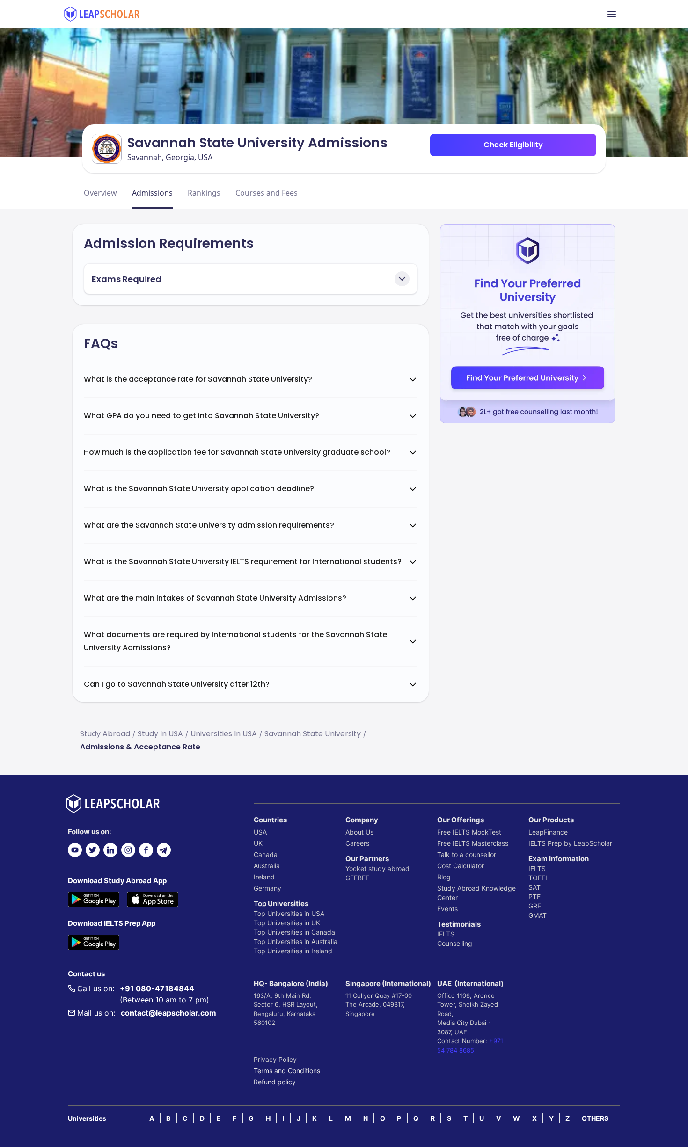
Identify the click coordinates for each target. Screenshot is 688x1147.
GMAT (537, 915)
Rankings (204, 193)
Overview (100, 193)
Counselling (454, 943)
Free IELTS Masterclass (472, 843)
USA (260, 832)
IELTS (445, 934)
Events (447, 909)
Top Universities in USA (289, 913)
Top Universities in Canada (294, 932)
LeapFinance (548, 832)
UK (258, 843)
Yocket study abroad (377, 868)
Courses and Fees (266, 193)
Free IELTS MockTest (469, 832)
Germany (267, 888)
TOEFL (538, 878)
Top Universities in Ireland (293, 951)
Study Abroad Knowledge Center (476, 892)
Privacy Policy (275, 1059)
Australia (267, 866)
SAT (534, 887)
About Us (359, 832)
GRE (534, 906)
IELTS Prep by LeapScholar (570, 843)
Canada (266, 854)
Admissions (152, 193)
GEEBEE (357, 878)
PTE (534, 896)
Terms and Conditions (287, 1070)
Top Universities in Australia (295, 941)
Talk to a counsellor (466, 854)
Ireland (264, 877)
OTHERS (595, 1118)
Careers (357, 843)
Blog (444, 877)
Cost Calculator (460, 866)
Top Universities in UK (287, 923)
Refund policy (275, 1082)
